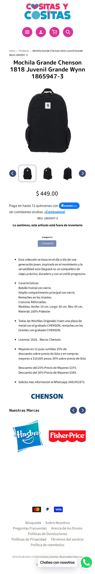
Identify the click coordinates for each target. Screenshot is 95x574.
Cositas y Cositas (49, 557)
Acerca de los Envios (66, 528)
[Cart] (54, 32)
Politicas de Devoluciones (47, 533)
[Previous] (12, 173)
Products (24, 51)
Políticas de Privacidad (29, 539)
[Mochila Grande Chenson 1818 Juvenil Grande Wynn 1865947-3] (27, 173)
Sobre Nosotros (57, 522)
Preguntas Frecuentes (30, 528)
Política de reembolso (47, 544)
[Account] (41, 32)
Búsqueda (33, 522)
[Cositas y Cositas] (47, 11)
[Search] (68, 32)
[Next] (82, 173)
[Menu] (27, 32)
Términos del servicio (67, 539)
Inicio (12, 51)
